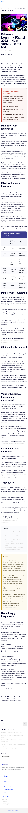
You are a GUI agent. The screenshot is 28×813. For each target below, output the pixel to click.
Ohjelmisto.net (5, 8)
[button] (14, 59)
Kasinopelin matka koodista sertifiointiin (11, 732)
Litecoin (9, 464)
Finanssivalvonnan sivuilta (9, 607)
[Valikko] (25, 1)
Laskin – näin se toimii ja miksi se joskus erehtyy (13, 748)
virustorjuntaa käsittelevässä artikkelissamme (12, 443)
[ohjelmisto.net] (3, 1)
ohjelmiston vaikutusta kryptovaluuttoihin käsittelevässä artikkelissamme (9, 520)
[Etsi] (25, 724)
